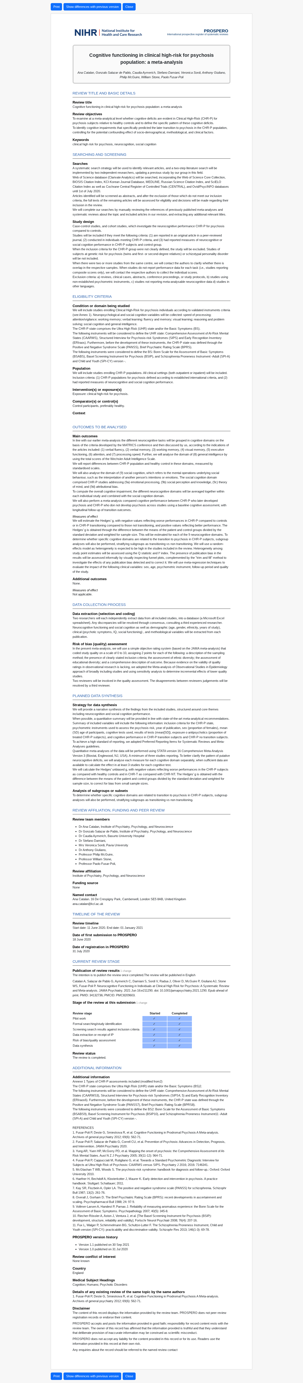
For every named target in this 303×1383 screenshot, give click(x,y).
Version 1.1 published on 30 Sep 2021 (104, 1244)
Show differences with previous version (92, 6)
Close (129, 6)
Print (56, 6)
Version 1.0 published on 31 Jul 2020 (103, 1249)
